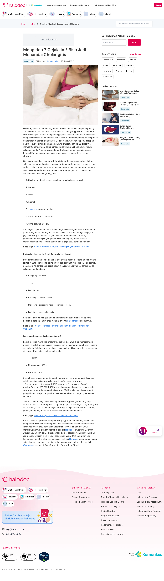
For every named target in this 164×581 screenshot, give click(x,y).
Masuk (158, 5)
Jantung (132, 60)
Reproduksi (107, 77)
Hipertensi (107, 71)
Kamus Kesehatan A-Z (56, 5)
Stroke (106, 65)
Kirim (134, 42)
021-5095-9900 (11, 534)
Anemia (119, 71)
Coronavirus (108, 60)
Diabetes (121, 60)
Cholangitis (28, 61)
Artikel (33, 24)
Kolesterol (130, 65)
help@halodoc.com (13, 529)
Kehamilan (117, 65)
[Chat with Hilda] (149, 431)
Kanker (129, 71)
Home (23, 24)
